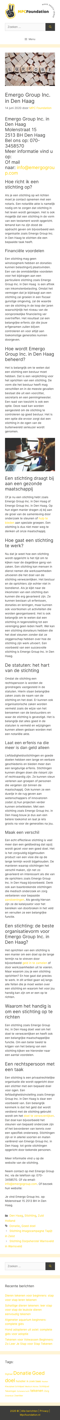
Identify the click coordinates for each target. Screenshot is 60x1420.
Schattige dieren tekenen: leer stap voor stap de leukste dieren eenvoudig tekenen (28, 1310)
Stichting (30, 1215)
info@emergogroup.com (30, 170)
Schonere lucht (23, 1391)
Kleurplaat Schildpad (14, 1386)
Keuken (45, 1381)
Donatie (15, 1226)
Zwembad (9, 1396)
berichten (32, 1410)
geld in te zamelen (34, 963)
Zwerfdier (18, 1395)
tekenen (36, 1391)
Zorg (46, 1391)
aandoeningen (14, 899)
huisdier (21, 1381)
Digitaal (8, 1374)
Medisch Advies (31, 1386)
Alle (23, 1410)
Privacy (44, 1410)
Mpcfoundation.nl (30, 1414)
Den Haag (16, 1215)
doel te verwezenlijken (39, 1115)
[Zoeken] (50, 27)
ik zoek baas (33, 1381)
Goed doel (29, 1226)
